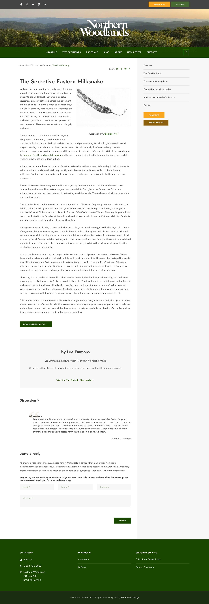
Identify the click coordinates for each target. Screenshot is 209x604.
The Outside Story (60, 65)
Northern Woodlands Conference (159, 97)
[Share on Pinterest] (129, 69)
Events (147, 105)
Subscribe (154, 115)
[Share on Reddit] (125, 69)
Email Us (27, 559)
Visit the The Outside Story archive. (75, 380)
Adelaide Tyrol (110, 133)
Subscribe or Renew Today (148, 559)
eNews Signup (156, 122)
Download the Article (34, 324)
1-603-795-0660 (32, 565)
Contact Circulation (145, 567)
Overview (148, 65)
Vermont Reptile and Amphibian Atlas (43, 155)
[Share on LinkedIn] (117, 69)
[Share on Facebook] (121, 69)
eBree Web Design (130, 597)
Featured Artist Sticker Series (157, 89)
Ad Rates (82, 567)
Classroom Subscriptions (155, 81)
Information (83, 559)
